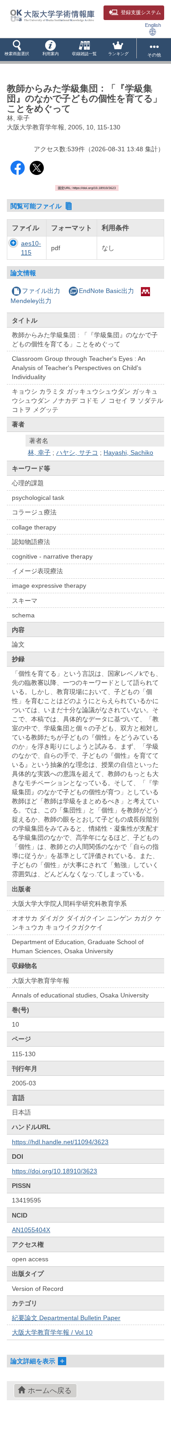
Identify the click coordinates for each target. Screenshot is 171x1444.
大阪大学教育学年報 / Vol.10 (52, 1332)
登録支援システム (141, 12)
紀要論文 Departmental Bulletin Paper (66, 1317)
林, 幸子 (39, 452)
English (153, 25)
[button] (17, 49)
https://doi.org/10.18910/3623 (54, 1171)
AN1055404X (31, 1229)
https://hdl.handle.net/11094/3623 (60, 1142)
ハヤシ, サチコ (77, 452)
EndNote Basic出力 (106, 290)
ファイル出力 (41, 290)
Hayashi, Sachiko (128, 452)
